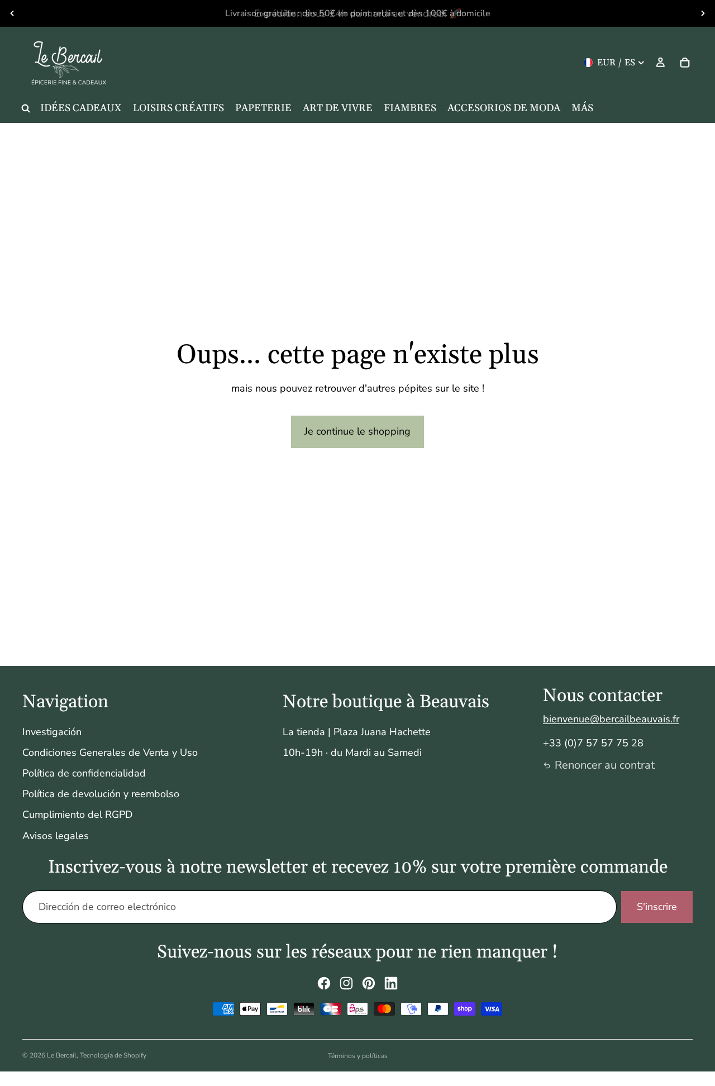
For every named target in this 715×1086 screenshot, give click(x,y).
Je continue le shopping (357, 431)
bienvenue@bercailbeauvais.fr (611, 719)
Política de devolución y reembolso (100, 794)
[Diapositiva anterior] (12, 13)
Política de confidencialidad (84, 773)
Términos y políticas (358, 1055)
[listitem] (582, 108)
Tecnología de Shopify (113, 1055)
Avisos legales (55, 835)
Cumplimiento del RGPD (77, 814)
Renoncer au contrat (605, 765)
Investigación (52, 732)
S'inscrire (657, 906)
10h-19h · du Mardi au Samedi (352, 752)
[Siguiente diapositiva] (702, 13)
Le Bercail (62, 1055)
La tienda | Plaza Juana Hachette (357, 732)
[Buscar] (25, 108)
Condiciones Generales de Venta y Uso (110, 752)
